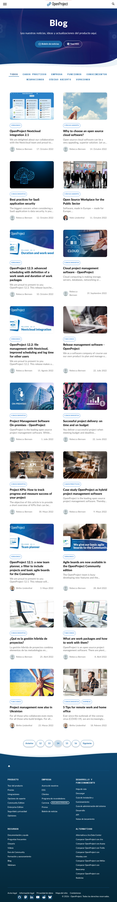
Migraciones (35, 79)
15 (67, 743)
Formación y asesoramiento (19, 857)
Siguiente (87, 743)
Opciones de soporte (16, 799)
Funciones (74, 74)
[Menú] (5, 4)
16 (75, 743)
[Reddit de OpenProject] (44, 897)
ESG (44, 790)
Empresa (56, 74)
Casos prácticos (34, 74)
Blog (9, 861)
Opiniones (12, 816)
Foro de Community (16, 852)
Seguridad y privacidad (17, 811)
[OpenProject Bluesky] (50, 897)
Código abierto (60, 79)
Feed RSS (74, 44)
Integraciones (13, 794)
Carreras (45, 803)
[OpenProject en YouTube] (38, 897)
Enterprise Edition (15, 807)
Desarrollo (80, 810)
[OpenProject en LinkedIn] (32, 897)
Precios (11, 790)
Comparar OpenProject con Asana (90, 844)
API (77, 815)
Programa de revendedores (53, 799)
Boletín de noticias (50, 44)
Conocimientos (97, 74)
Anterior (29, 743)
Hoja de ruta (81, 789)
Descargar (80, 793)
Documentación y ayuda (18, 835)
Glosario (11, 844)
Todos (14, 74)
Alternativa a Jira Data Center (88, 835)
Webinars (12, 865)
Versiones (83, 79)
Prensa (45, 807)
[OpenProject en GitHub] (19, 897)
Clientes (45, 794)
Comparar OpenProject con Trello (90, 848)
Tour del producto (15, 786)
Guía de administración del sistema (91, 806)
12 (40, 743)
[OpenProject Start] (57, 4)
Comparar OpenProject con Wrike (90, 861)
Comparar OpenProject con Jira (89, 839)
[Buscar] (113, 4)
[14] (9, 766)
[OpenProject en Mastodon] (25, 897)
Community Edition (16, 803)
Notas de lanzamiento (85, 819)
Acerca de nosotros (50, 786)
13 (49, 743)
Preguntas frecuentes (17, 839)
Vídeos (11, 848)
